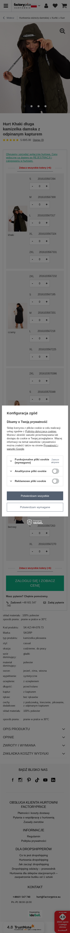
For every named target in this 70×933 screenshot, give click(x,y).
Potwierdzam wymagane (35, 507)
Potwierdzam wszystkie (35, 495)
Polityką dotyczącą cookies (40, 431)
